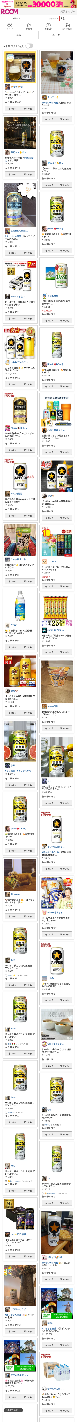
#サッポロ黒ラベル (51, 852)
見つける (29, 26)
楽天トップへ (68, 11)
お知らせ (48, 26)
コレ (13, 109)
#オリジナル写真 (13, 236)
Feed (9, 26)
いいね (29, 109)
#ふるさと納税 (49, 1328)
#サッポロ (10, 771)
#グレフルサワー (25, 771)
